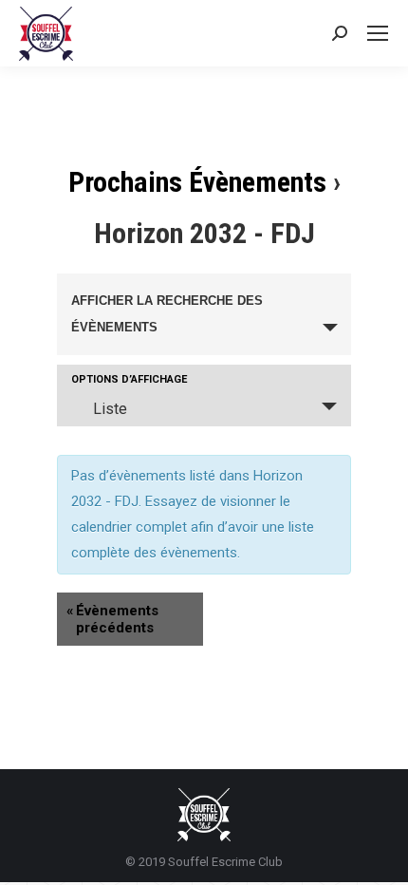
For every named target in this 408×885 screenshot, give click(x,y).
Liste (110, 409)
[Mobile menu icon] (377, 33)
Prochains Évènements (197, 181)
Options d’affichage (129, 379)
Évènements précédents (112, 619)
